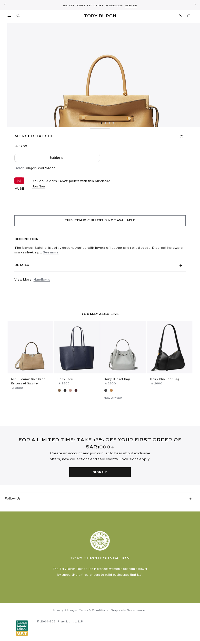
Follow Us (13, 498)
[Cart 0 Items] (187, 16)
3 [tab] (109, 123)
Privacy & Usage (65, 610)
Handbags (42, 279)
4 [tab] (113, 123)
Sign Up (100, 472)
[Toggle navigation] (9, 15)
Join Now (38, 186)
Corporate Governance (128, 610)
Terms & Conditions (94, 610)
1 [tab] (101, 123)
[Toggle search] (18, 16)
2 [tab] (105, 123)
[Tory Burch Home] (99, 16)
